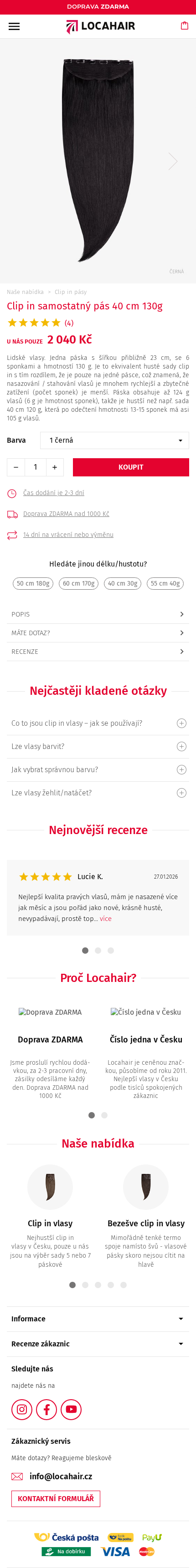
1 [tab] (85, 950)
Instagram (31, 1404)
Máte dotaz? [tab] (30, 633)
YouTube (81, 1404)
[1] (98, 723)
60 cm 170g (78, 583)
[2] (98, 746)
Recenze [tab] (24, 651)
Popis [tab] (20, 614)
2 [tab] (98, 950)
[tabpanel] (98, 898)
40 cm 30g (122, 583)
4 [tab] (111, 1285)
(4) (69, 323)
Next (173, 161)
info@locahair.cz (61, 1477)
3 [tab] (111, 950)
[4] (98, 769)
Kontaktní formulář (56, 1498)
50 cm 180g (33, 583)
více (106, 919)
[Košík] (185, 34)
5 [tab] (123, 1285)
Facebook (56, 1404)
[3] (98, 793)
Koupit (131, 467)
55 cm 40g (165, 583)
